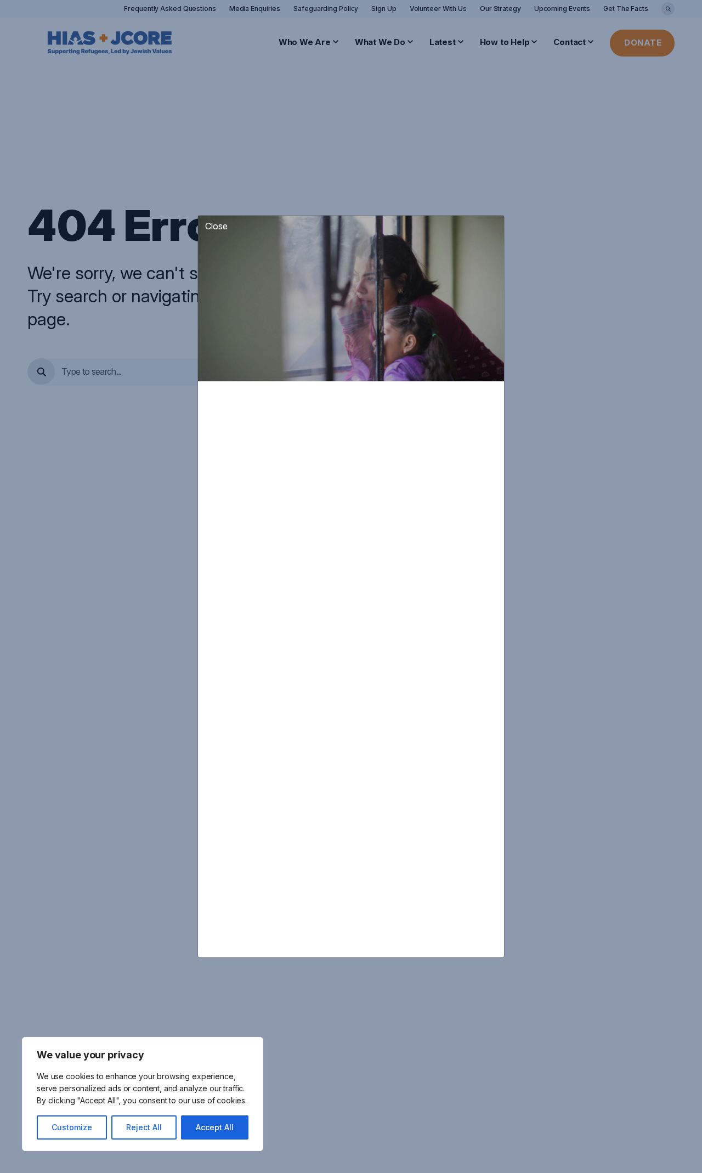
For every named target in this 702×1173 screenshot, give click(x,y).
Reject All (144, 1127)
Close (216, 226)
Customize (72, 1127)
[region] (142, 1094)
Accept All (215, 1127)
